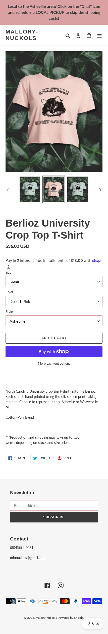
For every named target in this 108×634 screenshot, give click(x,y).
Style (9, 312)
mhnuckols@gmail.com (27, 557)
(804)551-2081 (21, 547)
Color (9, 292)
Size (8, 272)
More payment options (54, 363)
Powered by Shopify (71, 617)
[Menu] (99, 35)
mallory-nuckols (22, 35)
